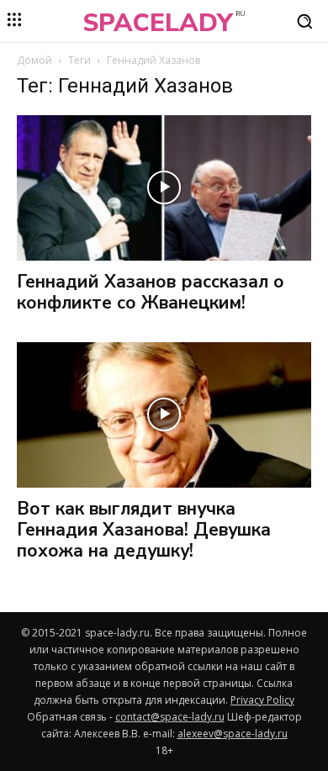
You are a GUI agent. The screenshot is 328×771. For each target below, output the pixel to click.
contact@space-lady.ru (170, 717)
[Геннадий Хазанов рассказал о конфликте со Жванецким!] (164, 188)
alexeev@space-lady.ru (232, 733)
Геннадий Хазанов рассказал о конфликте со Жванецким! (150, 292)
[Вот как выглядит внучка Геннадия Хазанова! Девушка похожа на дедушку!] (164, 415)
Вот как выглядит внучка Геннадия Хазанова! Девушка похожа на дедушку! (144, 529)
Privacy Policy (262, 700)
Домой (34, 60)
